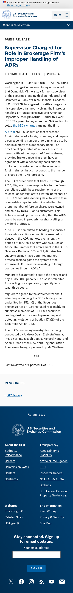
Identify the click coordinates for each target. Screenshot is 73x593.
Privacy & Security (52, 517)
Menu (57, 14)
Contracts (11, 479)
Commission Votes (17, 467)
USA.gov (10, 523)
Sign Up (36, 568)
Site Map (46, 523)
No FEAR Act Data (52, 479)
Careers (10, 461)
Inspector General (51, 473)
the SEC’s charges (25, 125)
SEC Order (13, 395)
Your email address (36, 548)
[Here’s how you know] (36, 4)
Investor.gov (13, 511)
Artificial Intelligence (54, 461)
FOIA (43, 467)
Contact (10, 473)
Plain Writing (48, 511)
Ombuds (45, 485)
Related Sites (14, 517)
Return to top (36, 414)
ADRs (8, 132)
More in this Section (16, 25)
